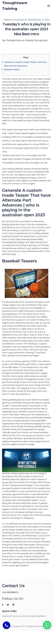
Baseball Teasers (12, 69)
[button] (47, 625)
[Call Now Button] (6, 625)
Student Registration (37, 616)
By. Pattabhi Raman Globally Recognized (24, 40)
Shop (25, 616)
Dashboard (7, 616)
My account (17, 616)
